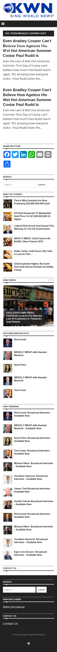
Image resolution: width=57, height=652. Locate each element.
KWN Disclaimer (14, 607)
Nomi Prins (20, 365)
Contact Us (10, 624)
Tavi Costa (20, 390)
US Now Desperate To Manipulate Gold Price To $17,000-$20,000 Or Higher (32, 216)
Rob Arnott (20, 339)
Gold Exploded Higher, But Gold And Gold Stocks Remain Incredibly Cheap (33, 267)
